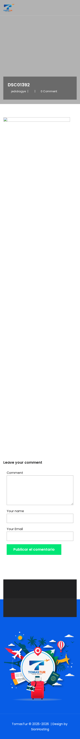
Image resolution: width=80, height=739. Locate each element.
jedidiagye (18, 91)
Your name (15, 511)
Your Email (15, 529)
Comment (15, 473)
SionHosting (40, 729)
